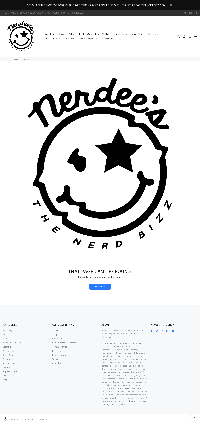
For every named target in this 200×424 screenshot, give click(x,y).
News (5, 334)
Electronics (8, 359)
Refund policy (58, 363)
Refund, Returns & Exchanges (65, 343)
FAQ (5, 379)
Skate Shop (8, 367)
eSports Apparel (10, 371)
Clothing (7, 347)
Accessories (8, 351)
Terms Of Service (59, 347)
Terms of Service (59, 359)
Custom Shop (9, 375)
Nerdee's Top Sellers (12, 343)
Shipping (56, 334)
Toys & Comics (9, 363)
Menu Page (8, 330)
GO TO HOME (100, 286)
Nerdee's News (59, 355)
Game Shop (8, 355)
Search (55, 330)
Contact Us (57, 338)
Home (16, 59)
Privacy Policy (58, 351)
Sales (5, 338)
